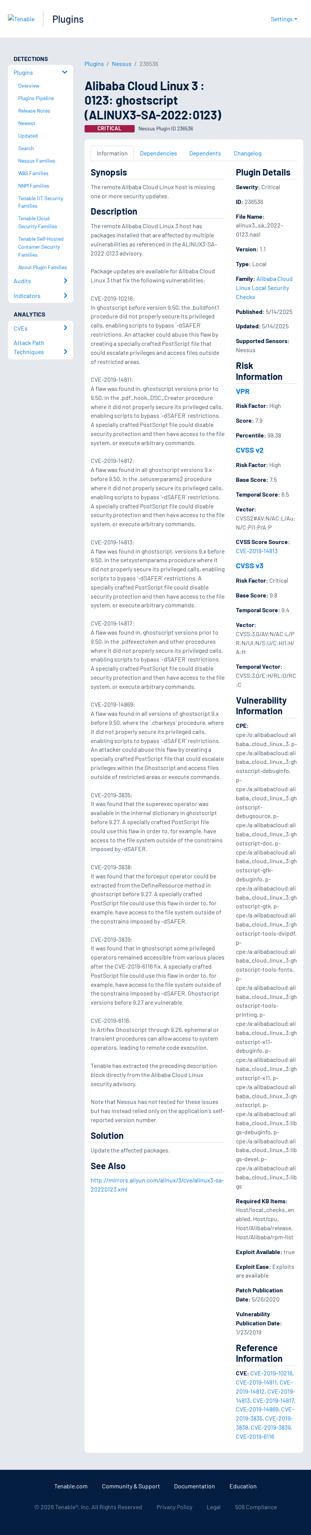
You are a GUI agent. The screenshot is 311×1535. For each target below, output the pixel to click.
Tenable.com (71, 1486)
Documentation (194, 1486)
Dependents (205, 153)
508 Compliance (256, 1506)
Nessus (122, 63)
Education (243, 1486)
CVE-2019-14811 (256, 1382)
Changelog (247, 153)
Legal (214, 1506)
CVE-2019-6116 (255, 1436)
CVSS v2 (250, 449)
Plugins (68, 19)
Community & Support (131, 1486)
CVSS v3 (250, 565)
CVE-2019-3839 (271, 1427)
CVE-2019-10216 (271, 1373)
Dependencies (158, 153)
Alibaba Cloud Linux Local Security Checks (264, 287)
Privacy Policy (174, 1506)
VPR (243, 390)
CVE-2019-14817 (273, 1400)
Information (112, 153)
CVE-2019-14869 (257, 1409)
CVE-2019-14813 (257, 550)
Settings (282, 18)
